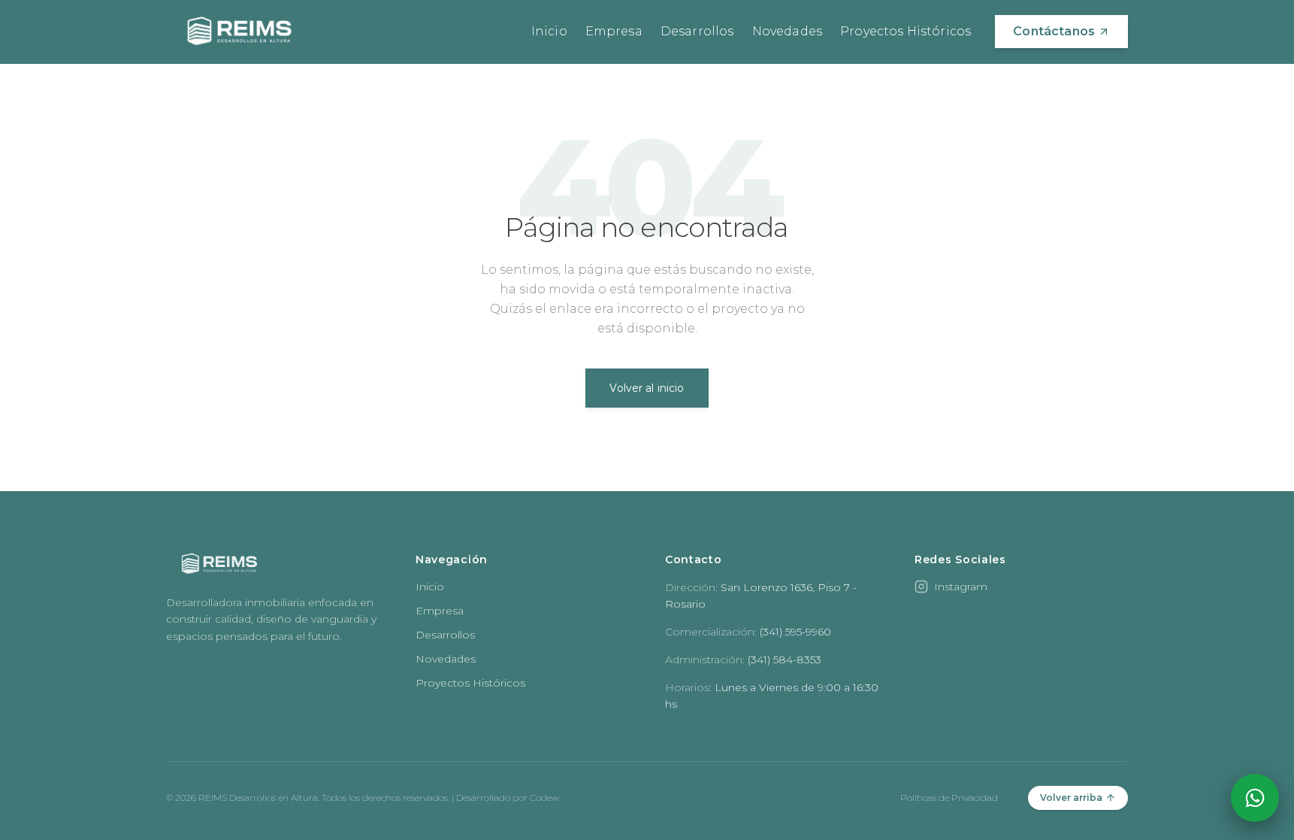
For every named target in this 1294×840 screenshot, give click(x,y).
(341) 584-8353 (784, 659)
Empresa (613, 31)
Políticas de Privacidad (949, 797)
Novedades (787, 31)
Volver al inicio (646, 388)
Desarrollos (697, 31)
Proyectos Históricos (905, 31)
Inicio (549, 31)
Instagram (960, 586)
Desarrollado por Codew (507, 797)
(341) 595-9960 (795, 631)
